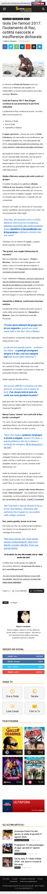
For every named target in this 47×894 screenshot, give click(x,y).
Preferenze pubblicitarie (28, 881)
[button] (43, 9)
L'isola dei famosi (26, 15)
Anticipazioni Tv (20, 854)
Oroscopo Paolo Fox (21, 840)
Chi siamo (6, 879)
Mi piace (39, 656)
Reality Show (13, 15)
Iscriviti (39, 672)
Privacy (39, 879)
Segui (40, 661)
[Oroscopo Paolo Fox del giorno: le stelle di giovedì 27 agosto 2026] (8, 835)
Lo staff (14, 879)
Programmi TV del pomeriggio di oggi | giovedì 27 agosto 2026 (29, 848)
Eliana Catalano (11, 41)
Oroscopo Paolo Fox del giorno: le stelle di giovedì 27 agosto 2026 (28, 834)
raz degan (13, 602)
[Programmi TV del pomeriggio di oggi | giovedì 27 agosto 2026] (8, 849)
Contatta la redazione (27, 879)
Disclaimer (14, 881)
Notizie (27, 19)
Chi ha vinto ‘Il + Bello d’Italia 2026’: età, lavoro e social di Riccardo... (27, 861)
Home (5, 15)
